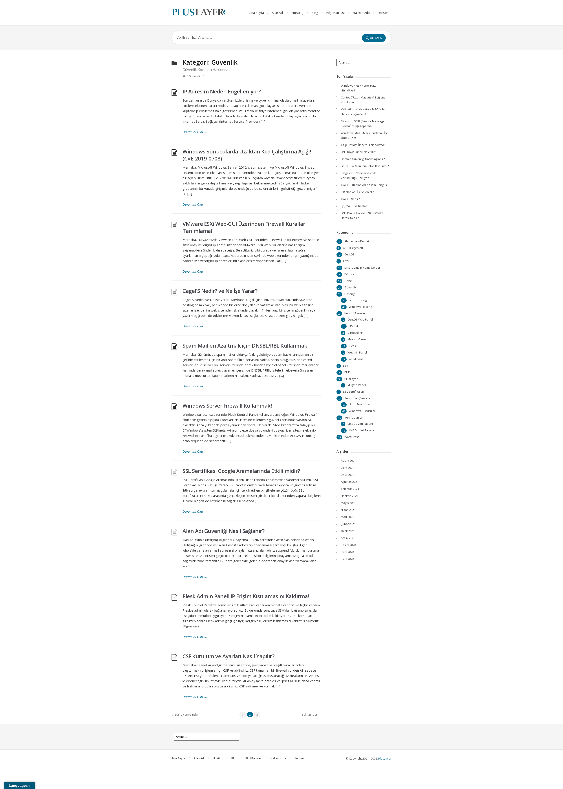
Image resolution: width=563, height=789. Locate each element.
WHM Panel (356, 359)
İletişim (383, 12)
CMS (346, 261)
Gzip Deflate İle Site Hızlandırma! (363, 145)
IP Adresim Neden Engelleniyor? (222, 91)
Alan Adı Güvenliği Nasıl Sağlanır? (223, 530)
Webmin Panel (357, 352)
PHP (347, 372)
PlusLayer (351, 379)
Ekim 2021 (347, 468)
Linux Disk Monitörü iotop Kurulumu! (365, 166)
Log (345, 366)
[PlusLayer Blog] (199, 12)
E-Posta (349, 274)
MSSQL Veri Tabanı (360, 424)
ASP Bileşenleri (353, 248)
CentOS (349, 254)
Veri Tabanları (353, 417)
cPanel (353, 326)
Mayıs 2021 (348, 503)
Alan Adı (277, 12)
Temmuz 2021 (350, 489)
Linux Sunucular (359, 404)
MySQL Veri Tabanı (361, 430)
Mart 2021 (347, 517)
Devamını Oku (195, 132)
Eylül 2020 (347, 559)
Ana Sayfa (256, 12)
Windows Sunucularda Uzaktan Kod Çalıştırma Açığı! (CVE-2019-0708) (247, 155)
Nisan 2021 (348, 510)
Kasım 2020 (348, 545)
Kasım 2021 (348, 461)
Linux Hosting (358, 300)
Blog (314, 12)
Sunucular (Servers (357, 398)
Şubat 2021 (348, 524)
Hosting (297, 12)
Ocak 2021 (348, 531)
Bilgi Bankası (335, 12)
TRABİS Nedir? (350, 199)
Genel (348, 281)
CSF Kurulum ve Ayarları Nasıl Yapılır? (228, 656)
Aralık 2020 (348, 538)
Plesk (352, 346)
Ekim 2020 (347, 552)
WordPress (351, 437)
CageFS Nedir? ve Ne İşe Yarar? (220, 290)
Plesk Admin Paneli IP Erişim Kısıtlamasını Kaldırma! (246, 596)
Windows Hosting (360, 307)
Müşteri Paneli (356, 385)
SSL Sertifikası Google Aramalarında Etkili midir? (241, 470)
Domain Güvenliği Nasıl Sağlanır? (363, 159)
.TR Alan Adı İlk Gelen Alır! (357, 192)
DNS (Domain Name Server (362, 268)
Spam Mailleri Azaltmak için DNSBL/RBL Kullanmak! (246, 345)
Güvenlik (195, 76)
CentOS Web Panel (360, 319)
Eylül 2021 (347, 475)
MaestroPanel (356, 339)
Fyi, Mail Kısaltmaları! (354, 206)
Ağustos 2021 (349, 482)
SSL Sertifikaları (353, 392)
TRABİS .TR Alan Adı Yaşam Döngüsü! (365, 185)
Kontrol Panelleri (355, 313)
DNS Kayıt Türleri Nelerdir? (358, 152)
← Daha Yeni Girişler (185, 714)
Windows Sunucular (362, 411)
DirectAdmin (355, 333)
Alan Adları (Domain (357, 241)
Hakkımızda (361, 12)
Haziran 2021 (349, 496)
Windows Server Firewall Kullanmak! (227, 405)
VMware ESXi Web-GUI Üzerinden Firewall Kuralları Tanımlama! (245, 227)
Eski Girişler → (311, 714)
